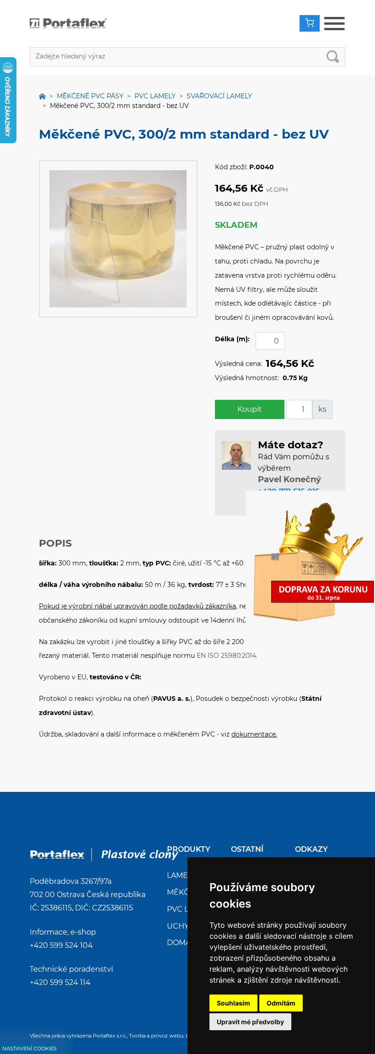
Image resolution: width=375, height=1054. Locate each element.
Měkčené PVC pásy (90, 96)
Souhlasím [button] (233, 1003)
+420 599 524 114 (60, 982)
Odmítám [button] (281, 1003)
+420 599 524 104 (61, 945)
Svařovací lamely (219, 96)
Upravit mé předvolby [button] (250, 1022)
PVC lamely (155, 96)
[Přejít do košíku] (309, 23)
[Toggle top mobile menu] (334, 23)
